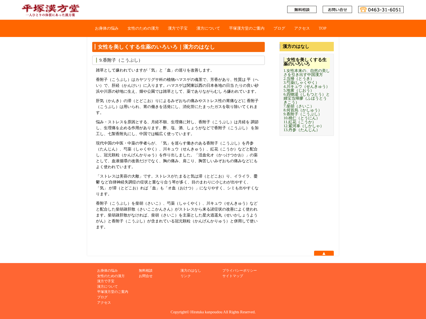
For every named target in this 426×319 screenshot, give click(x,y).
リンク (185, 276)
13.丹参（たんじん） (302, 130)
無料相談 (146, 270)
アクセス (302, 28)
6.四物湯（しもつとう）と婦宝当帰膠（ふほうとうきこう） (307, 98)
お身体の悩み (107, 28)
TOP (322, 28)
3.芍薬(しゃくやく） (301, 82)
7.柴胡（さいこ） (299, 106)
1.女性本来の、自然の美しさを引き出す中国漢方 (307, 73)
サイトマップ (232, 276)
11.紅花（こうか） (300, 122)
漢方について (208, 28)
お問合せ (146, 276)
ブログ (279, 28)
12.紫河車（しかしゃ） (304, 126)
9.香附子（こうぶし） (303, 114)
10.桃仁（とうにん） (302, 118)
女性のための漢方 (143, 28)
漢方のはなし (190, 270)
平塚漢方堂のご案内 (247, 28)
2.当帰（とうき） (299, 78)
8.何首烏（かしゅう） (303, 110)
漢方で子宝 (178, 28)
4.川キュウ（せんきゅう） (307, 86)
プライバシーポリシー (239, 270)
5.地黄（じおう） (299, 90)
